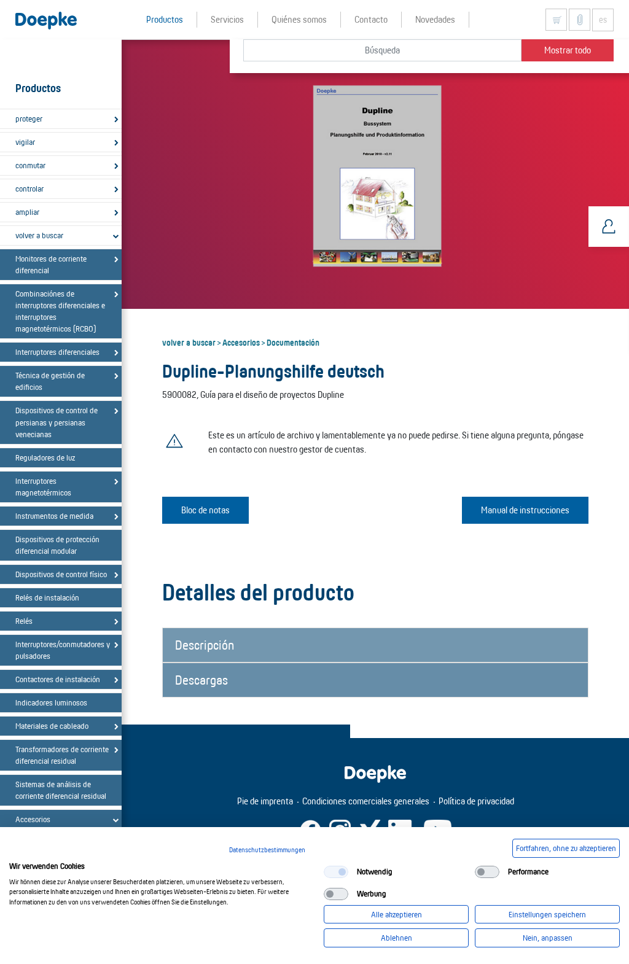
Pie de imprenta (265, 801)
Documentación (293, 342)
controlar (29, 188)
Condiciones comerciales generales (365, 801)
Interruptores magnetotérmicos (43, 486)
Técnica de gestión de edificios (50, 381)
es (603, 19)
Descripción (204, 645)
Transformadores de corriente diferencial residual (62, 755)
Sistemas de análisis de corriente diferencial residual (60, 790)
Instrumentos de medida (54, 516)
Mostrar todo (567, 50)
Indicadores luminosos (51, 702)
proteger (28, 118)
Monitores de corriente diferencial (51, 264)
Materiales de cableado (51, 726)
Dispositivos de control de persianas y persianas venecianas (56, 421)
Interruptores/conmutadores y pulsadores (62, 650)
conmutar (30, 165)
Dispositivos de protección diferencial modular (57, 545)
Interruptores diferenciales (57, 352)
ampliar (27, 212)
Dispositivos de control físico (61, 574)
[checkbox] (336, 872)
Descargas (201, 680)
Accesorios (241, 342)
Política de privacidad (476, 801)
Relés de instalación (47, 597)
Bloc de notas (205, 510)
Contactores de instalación (57, 679)
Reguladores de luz (45, 457)
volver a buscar (39, 235)
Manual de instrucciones (525, 510)
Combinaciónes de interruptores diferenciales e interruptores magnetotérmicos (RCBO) (60, 311)
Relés (24, 621)
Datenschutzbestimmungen (267, 849)
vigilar (25, 142)
